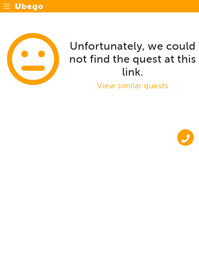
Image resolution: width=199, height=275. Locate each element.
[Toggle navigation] (7, 6)
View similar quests (132, 86)
